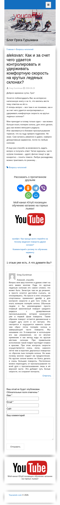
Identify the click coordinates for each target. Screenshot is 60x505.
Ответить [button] (47, 376)
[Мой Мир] (35, 195)
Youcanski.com (15, 495)
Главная (10, 49)
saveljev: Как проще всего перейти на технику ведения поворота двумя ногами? (30, 242)
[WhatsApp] (28, 195)
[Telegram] (35, 188)
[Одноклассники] (28, 188)
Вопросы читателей (24, 49)
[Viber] (43, 188)
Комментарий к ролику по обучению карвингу (30, 251)
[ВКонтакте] (20, 188)
